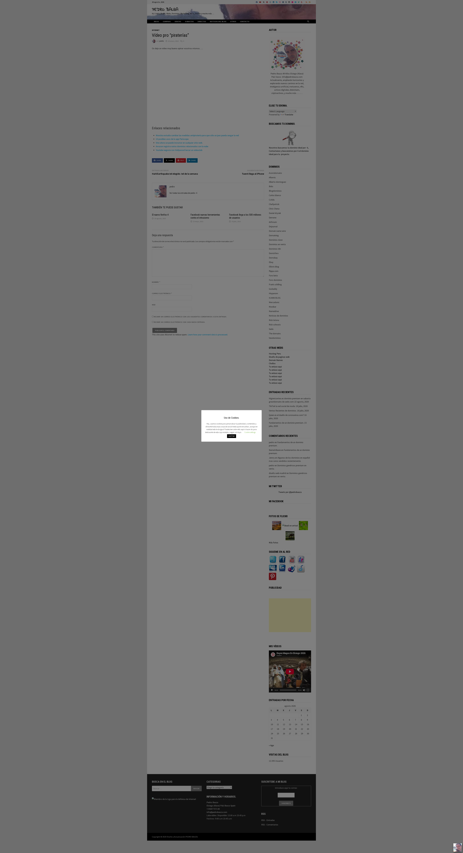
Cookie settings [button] (250, 432)
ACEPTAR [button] (231, 436)
